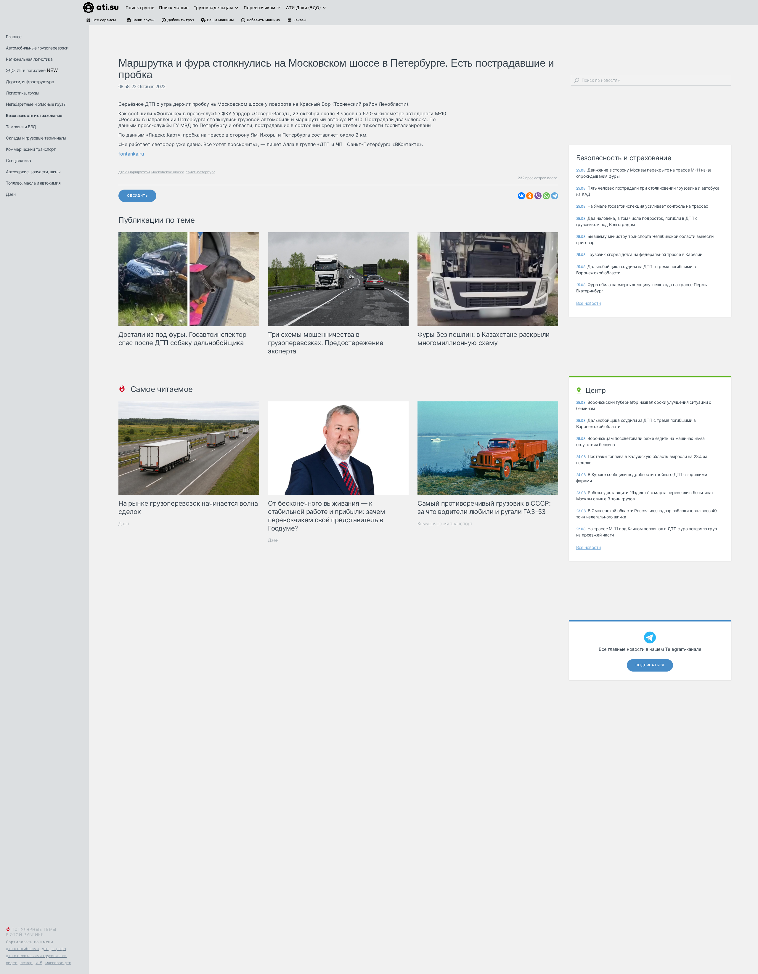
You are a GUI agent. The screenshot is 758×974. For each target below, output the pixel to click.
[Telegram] (554, 195)
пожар (26, 962)
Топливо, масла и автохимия (33, 182)
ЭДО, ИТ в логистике (26, 70)
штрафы (59, 948)
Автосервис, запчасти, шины (33, 171)
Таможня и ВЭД (21, 126)
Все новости (588, 303)
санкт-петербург (200, 172)
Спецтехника (18, 160)
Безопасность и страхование (34, 115)
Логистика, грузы (22, 92)
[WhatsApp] (546, 195)
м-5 (39, 962)
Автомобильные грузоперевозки (37, 47)
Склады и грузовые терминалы (36, 137)
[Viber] (538, 195)
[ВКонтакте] (521, 195)
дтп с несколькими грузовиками (36, 955)
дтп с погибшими (22, 948)
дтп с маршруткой (134, 172)
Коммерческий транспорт (30, 149)
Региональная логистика (29, 59)
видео (11, 962)
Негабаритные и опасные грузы (36, 104)
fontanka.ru (131, 154)
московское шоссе (167, 172)
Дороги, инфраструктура (30, 81)
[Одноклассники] (529, 195)
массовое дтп (58, 962)
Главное (14, 36)
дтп (45, 948)
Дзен (10, 194)
